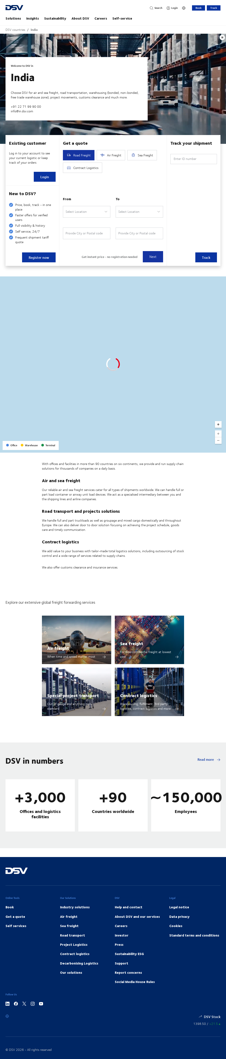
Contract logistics (138, 695)
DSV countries (15, 29)
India (34, 29)
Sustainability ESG (129, 953)
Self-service (122, 18)
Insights (32, 18)
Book (199, 8)
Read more (206, 759)
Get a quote (15, 916)
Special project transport (73, 695)
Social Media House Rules (135, 981)
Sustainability (55, 18)
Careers (100, 18)
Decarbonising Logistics (79, 963)
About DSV (80, 18)
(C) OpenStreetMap (206, 448)
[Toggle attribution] (221, 447)
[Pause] (222, 37)
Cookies (175, 926)
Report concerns (128, 972)
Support (121, 963)
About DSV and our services (137, 916)
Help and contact (128, 907)
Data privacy (179, 916)
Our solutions (71, 972)
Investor (121, 935)
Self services (16, 925)
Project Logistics (73, 944)
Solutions (13, 18)
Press (119, 944)
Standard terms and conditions (194, 935)
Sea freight (131, 643)
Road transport (72, 935)
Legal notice (179, 907)
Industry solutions (75, 907)
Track (213, 8)
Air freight (58, 647)
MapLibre (186, 448)
